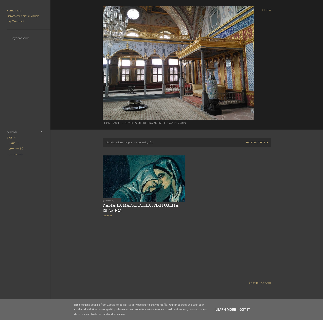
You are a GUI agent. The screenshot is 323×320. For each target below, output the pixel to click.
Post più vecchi (260, 283)
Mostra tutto (257, 142)
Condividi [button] (107, 215)
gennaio (15, 148)
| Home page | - (113, 123)
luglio (14, 143)
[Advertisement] (144, 248)
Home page (14, 10)
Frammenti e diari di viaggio (168, 123)
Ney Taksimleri (135, 123)
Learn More (226, 310)
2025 (11, 137)
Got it (244, 310)
